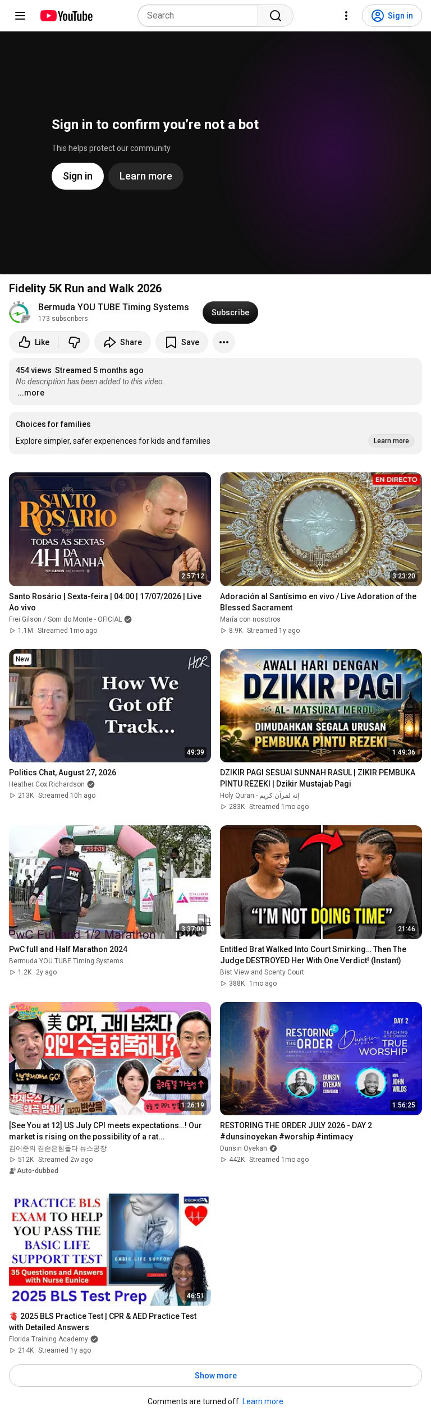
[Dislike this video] (74, 342)
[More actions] (224, 342)
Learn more (262, 1401)
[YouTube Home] (65, 15)
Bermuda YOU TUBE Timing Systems (113, 307)
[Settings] (346, 15)
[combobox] (201, 15)
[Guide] (20, 15)
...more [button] (30, 392)
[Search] (276, 15)
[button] (215, 433)
